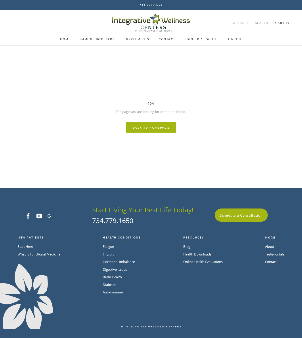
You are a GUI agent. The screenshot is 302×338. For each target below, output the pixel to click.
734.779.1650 (112, 220)
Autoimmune (113, 292)
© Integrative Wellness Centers (151, 326)
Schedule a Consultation (241, 215)
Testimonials (274, 254)
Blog (186, 246)
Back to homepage (151, 127)
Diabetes (109, 284)
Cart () (283, 22)
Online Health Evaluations (203, 261)
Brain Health (112, 277)
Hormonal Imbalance (119, 261)
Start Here (25, 246)
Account (241, 22)
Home (65, 39)
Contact (167, 39)
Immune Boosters (97, 39)
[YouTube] (39, 215)
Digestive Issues (115, 269)
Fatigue (108, 246)
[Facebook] (28, 215)
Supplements (136, 39)
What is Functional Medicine (39, 254)
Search (234, 39)
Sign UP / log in (200, 39)
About (269, 246)
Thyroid (109, 254)
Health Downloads (197, 254)
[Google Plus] (50, 215)
